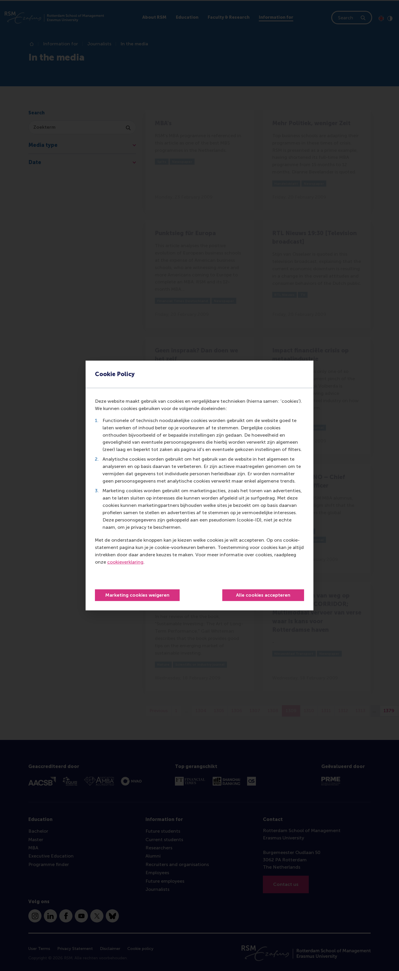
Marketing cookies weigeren (137, 595)
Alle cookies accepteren (263, 595)
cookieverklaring (125, 562)
